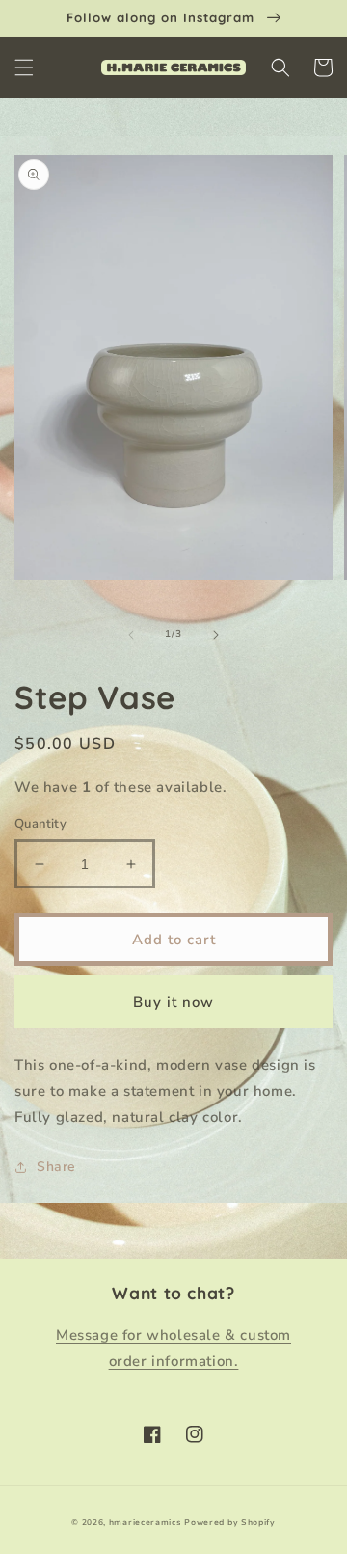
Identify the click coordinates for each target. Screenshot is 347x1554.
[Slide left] (131, 634)
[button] (24, 67)
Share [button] (56, 1167)
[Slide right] (216, 634)
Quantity (40, 823)
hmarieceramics (145, 1522)
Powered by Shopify (230, 1522)
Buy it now (173, 1002)
